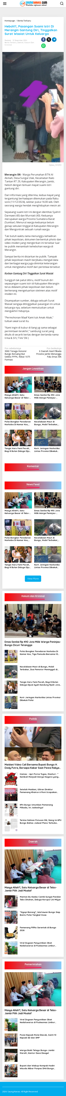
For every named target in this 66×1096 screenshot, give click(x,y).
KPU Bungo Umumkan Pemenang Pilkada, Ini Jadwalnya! (36, 806)
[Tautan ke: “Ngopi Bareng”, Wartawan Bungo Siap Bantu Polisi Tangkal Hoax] (11, 917)
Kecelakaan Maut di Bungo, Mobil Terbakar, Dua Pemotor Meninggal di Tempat (47, 423)
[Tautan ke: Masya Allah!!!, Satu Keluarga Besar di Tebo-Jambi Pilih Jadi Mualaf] (33, 866)
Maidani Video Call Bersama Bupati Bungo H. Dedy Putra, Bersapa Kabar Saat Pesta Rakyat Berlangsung (32, 766)
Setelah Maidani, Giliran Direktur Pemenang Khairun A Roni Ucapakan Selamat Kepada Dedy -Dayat (38, 791)
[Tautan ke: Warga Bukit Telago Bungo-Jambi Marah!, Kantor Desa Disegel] (11, 1055)
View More (33, 578)
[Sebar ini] (43, 39)
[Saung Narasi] (33, 3)
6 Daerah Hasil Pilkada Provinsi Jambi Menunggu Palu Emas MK (48, 352)
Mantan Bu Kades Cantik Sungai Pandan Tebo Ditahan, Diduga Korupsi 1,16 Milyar (40, 898)
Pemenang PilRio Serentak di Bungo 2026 (38, 929)
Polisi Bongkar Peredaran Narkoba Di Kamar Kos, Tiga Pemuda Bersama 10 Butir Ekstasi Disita (18, 423)
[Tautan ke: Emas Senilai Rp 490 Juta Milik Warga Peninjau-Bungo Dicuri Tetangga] (33, 621)
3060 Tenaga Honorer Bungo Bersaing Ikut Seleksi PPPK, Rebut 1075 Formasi (17, 354)
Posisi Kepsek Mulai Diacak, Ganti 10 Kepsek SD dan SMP (38, 1036)
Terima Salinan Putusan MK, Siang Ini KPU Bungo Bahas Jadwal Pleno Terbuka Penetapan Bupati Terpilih (40, 821)
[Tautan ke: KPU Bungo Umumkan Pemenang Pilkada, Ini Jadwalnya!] (11, 809)
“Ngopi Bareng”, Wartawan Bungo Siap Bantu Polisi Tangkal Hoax (40, 913)
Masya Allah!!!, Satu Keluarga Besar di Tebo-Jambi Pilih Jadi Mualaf (17, 396)
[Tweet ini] (49, 39)
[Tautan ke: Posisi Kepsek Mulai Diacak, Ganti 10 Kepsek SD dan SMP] (11, 1039)
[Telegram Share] (54, 39)
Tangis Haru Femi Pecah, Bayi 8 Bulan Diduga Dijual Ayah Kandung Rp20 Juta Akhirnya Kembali (18, 449)
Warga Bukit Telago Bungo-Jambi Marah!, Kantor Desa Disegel (37, 1051)
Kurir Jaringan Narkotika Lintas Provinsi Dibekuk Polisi (47, 449)
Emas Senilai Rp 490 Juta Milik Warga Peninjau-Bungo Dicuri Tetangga (47, 396)
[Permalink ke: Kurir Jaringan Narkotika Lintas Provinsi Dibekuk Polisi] (48, 437)
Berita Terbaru (11, 42)
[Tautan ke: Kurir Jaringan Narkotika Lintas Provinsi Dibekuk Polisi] (11, 702)
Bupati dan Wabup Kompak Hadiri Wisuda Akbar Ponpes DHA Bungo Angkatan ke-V (37, 1067)
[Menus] (4, 3)
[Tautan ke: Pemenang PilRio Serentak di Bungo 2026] (11, 932)
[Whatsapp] (43, 45)
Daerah (20, 42)
